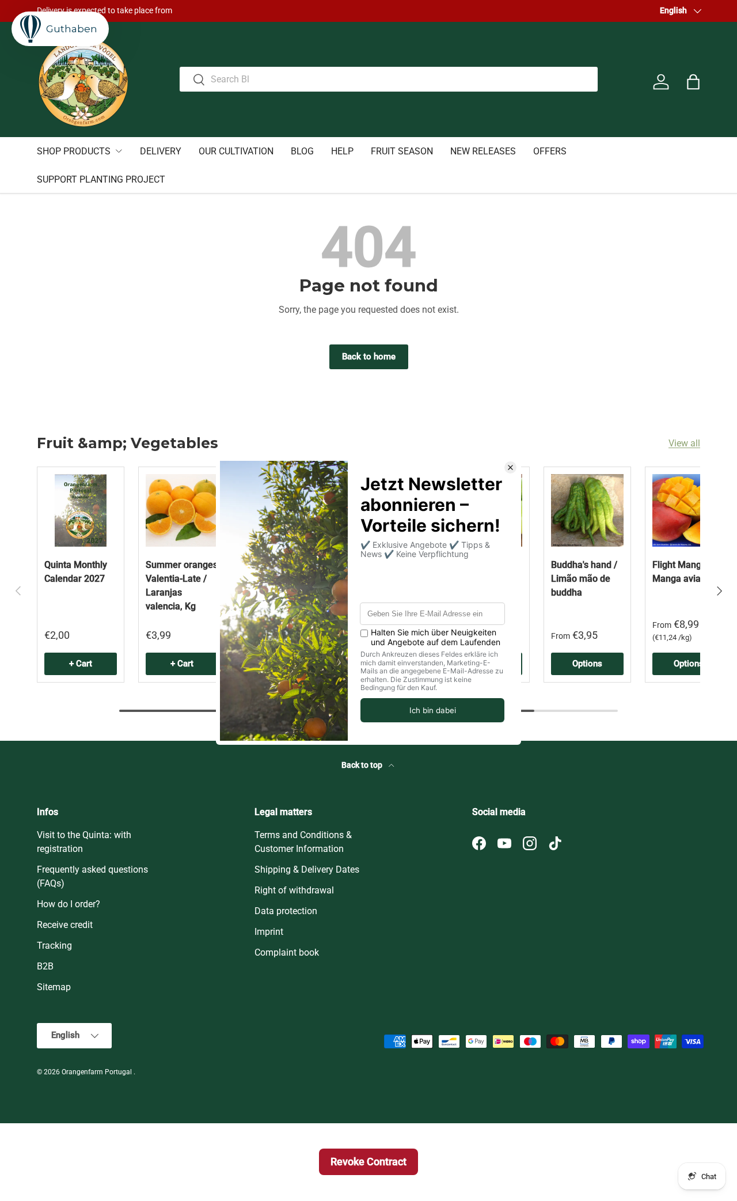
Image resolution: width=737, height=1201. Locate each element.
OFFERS (550, 151)
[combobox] (389, 79)
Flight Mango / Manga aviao (682, 571)
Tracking (54, 945)
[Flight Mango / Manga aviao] (688, 510)
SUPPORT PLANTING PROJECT (101, 179)
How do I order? (68, 904)
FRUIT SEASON (402, 151)
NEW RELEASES (483, 151)
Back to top (362, 765)
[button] (693, 81)
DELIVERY (160, 151)
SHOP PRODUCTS (74, 151)
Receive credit (65, 924)
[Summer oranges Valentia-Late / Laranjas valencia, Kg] (182, 510)
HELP (342, 151)
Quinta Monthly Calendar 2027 (75, 571)
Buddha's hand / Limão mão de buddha (584, 578)
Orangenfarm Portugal (98, 1072)
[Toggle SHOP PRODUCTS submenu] (119, 151)
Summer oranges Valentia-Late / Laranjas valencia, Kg (182, 585)
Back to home (369, 356)
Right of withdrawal (294, 890)
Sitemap (54, 987)
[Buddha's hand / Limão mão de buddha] (587, 510)
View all (684, 443)
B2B (45, 966)
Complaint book (286, 952)
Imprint (268, 931)
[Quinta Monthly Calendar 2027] (80, 510)
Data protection (285, 911)
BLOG (302, 151)
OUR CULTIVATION (236, 151)
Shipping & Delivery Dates (306, 869)
